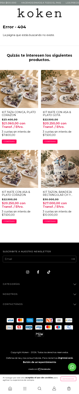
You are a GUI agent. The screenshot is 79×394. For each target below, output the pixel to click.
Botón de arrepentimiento (39, 362)
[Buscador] (39, 388)
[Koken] (10, 388)
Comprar (9, 141)
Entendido (68, 379)
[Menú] (24, 388)
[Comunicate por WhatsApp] (72, 367)
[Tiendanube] (39, 369)
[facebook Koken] (38, 272)
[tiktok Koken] (48, 272)
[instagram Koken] (28, 272)
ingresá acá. (65, 358)
